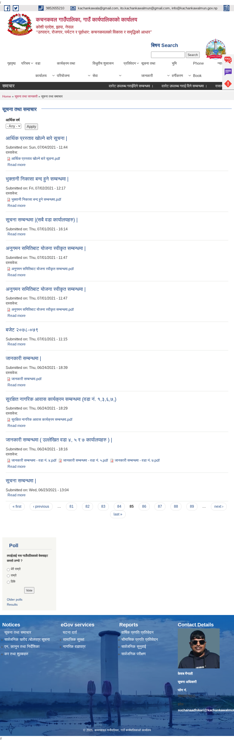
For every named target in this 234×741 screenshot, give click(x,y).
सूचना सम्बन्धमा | (21, 480)
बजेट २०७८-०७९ (22, 330)
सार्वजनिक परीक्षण (133, 654)
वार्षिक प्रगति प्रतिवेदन (137, 632)
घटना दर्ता (70, 632)
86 (144, 506)
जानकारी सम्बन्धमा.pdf (26, 379)
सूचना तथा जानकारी (148, 69)
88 (176, 506)
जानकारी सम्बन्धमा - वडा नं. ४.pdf (33, 460)
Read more (17, 165)
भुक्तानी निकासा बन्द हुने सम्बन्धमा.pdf (36, 199)
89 (192, 506)
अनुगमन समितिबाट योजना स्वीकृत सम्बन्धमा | (46, 248)
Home (6, 96)
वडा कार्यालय (41, 69)
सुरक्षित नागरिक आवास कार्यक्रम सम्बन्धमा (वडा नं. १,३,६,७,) (61, 399)
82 (87, 506)
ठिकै (13, 581)
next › (218, 506)
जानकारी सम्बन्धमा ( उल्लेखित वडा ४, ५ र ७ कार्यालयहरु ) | (59, 440)
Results (12, 604)
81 (71, 506)
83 (103, 506)
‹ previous (41, 506)
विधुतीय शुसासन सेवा (103, 69)
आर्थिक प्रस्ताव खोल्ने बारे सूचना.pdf (35, 158)
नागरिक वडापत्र (74, 646)
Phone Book (198, 69)
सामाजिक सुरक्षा (73, 639)
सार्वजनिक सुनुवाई (133, 646)
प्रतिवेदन (130, 63)
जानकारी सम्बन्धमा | (23, 358)
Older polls (14, 599)
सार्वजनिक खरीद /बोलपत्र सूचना (27, 639)
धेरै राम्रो (16, 569)
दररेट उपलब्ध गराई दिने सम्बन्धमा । (177, 86)
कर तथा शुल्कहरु (16, 654)
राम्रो (13, 575)
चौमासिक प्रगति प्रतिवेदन (139, 639)
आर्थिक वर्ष (13, 120)
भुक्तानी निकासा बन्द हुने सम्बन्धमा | (37, 179)
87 (160, 506)
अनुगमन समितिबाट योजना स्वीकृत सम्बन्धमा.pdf (42, 269)
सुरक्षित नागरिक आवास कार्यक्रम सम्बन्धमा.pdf (41, 419)
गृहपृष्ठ (11, 63)
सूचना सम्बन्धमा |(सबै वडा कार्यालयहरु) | (42, 220)
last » (118, 514)
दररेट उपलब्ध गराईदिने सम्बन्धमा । (123, 86)
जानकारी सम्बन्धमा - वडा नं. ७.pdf (137, 460)
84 (119, 506)
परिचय (25, 63)
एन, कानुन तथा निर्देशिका (22, 646)
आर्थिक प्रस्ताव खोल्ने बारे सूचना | (36, 138)
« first (17, 506)
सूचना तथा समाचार (17, 632)
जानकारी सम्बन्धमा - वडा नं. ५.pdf (85, 460)
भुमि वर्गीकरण (177, 69)
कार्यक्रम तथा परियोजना (66, 69)
